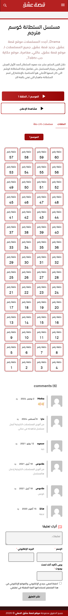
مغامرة (26, 52)
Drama (54, 41)
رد (17, 399)
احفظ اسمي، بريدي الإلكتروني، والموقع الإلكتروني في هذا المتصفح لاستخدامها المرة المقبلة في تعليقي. (32, 585)
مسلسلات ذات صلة (43, 124)
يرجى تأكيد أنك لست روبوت (51, 566)
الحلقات (61, 124)
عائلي (36, 52)
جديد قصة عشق (44, 47)
